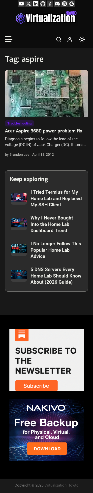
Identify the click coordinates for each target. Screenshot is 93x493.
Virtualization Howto (61, 485)
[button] (59, 39)
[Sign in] (70, 39)
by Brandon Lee (17, 154)
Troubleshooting (19, 123)
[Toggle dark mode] (82, 39)
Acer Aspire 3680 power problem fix (43, 131)
